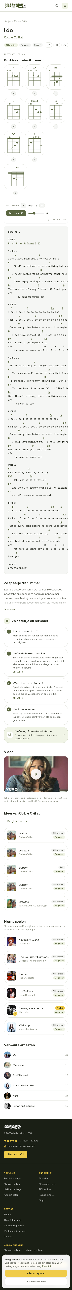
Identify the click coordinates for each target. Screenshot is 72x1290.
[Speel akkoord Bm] (55, 93)
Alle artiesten (11, 1195)
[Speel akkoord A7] (34, 93)
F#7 (10, 476)
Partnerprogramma (14, 1225)
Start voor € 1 (15, 1154)
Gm (9, 491)
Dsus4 (30, 243)
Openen (16, 672)
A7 (39, 243)
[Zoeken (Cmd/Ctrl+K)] (57, 6)
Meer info (47, 1266)
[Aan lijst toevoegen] (56, 45)
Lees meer (9, 609)
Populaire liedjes (13, 1178)
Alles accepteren (36, 1273)
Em (9, 262)
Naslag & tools (47, 1195)
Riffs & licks (45, 1189)
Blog (41, 1200)
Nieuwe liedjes (12, 1184)
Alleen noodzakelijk (36, 1281)
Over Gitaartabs (12, 1220)
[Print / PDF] (64, 45)
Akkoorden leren (47, 1184)
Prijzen (7, 1214)
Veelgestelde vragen (15, 1231)
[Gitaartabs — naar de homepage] (15, 6)
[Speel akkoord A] (13, 93)
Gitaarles (43, 1178)
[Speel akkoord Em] (55, 126)
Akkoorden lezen (14, 54)
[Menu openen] (65, 6)
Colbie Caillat (21, 21)
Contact (8, 1236)
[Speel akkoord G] (34, 159)
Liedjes (7, 21)
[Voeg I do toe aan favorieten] (48, 44)
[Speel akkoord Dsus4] (34, 126)
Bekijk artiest (15, 821)
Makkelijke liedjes (13, 1189)
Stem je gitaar (58, 220)
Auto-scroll (16, 213)
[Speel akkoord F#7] (13, 159)
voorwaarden (52, 801)
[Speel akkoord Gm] (15, 193)
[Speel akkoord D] (13, 126)
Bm (9, 285)
